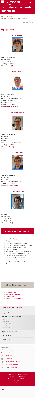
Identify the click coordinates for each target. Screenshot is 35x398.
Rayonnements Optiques (13, 294)
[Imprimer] (24, 23)
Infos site (12, 376)
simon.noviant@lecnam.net (11, 66)
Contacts (10, 374)
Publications (6, 327)
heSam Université (17, 381)
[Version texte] (27, 23)
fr (30, 2)
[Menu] (3, 2)
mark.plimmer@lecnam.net (10, 106)
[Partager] (33, 23)
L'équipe (24, 18)
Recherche (10, 16)
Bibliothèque (23, 379)
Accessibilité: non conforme (17, 383)
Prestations (6, 321)
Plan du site (22, 376)
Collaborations (7, 323)
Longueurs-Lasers (11, 292)
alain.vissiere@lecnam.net (10, 185)
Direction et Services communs (15, 298)
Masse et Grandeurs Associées (10, 18)
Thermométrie (10, 296)
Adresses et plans (22, 374)
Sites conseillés (12, 379)
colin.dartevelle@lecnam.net (11, 223)
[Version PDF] (30, 23)
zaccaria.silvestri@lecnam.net (11, 147)
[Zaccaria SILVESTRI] (17, 123)
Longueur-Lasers (7, 313)
